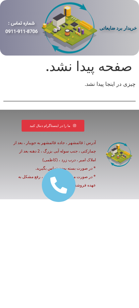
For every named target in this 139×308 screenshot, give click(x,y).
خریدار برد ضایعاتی (118, 28)
